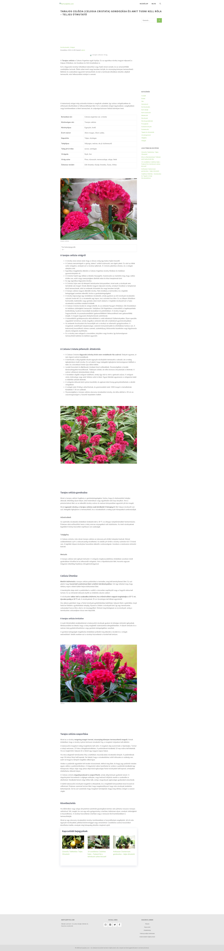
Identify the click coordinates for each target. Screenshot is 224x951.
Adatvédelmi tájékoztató (147, 937)
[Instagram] (106, 925)
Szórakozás (145, 129)
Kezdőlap (144, 4)
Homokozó (144, 104)
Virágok (72, 47)
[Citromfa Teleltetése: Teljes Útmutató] (73, 847)
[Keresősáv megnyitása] (160, 4)
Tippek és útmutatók (147, 132)
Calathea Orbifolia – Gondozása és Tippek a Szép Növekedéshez (151, 176)
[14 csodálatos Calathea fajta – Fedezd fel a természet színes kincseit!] (99, 847)
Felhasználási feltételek (147, 933)
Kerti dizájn (144, 110)
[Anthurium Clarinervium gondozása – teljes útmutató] (124, 847)
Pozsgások (144, 124)
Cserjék (143, 96)
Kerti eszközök (146, 112)
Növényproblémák (147, 121)
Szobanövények (146, 126)
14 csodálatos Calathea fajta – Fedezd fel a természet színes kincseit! (97, 854)
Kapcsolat (147, 927)
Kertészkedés (64, 47)
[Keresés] (159, 20)
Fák (142, 101)
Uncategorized (146, 135)
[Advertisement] (98, 30)
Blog (154, 4)
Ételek (143, 98)
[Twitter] (115, 925)
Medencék (144, 115)
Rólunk (147, 924)
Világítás (144, 138)
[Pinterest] (110, 925)
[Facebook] (119, 925)
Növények (144, 118)
